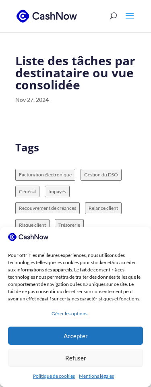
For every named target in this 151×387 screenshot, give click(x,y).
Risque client (32, 225)
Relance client (103, 208)
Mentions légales (96, 376)
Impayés (57, 191)
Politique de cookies (54, 376)
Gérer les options (69, 313)
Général (27, 191)
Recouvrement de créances (47, 208)
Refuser (75, 358)
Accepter (76, 335)
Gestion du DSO (101, 175)
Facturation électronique (45, 175)
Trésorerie (69, 225)
